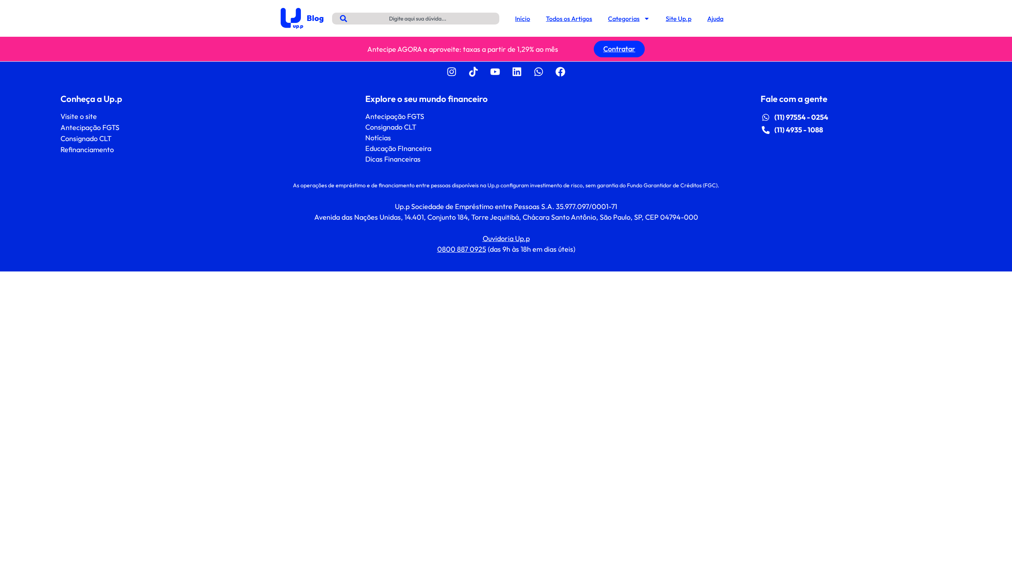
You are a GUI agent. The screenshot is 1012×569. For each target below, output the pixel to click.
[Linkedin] (517, 71)
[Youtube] (495, 71)
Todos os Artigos (569, 19)
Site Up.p (678, 19)
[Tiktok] (473, 71)
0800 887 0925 (461, 249)
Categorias (624, 19)
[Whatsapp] (539, 71)
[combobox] (415, 18)
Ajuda (715, 19)
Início (522, 19)
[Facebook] (560, 71)
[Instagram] (452, 71)
